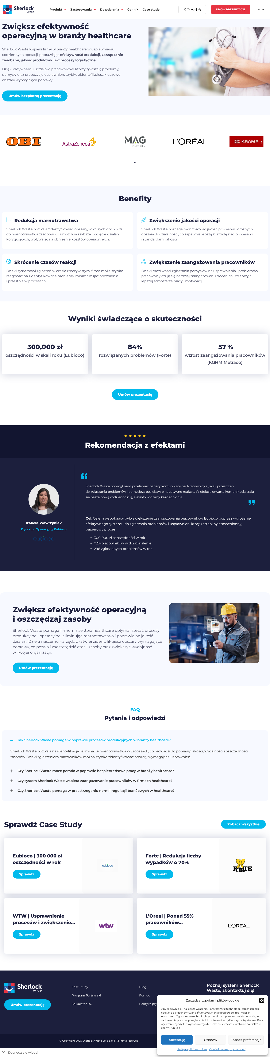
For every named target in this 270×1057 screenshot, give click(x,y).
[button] (261, 1000)
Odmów (210, 1040)
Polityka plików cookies (192, 1049)
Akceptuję (177, 1040)
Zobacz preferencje (246, 1040)
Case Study (80, 987)
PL (259, 9)
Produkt (56, 9)
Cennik (132, 9)
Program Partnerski (86, 995)
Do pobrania (109, 9)
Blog (142, 987)
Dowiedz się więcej (23, 1052)
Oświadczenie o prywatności (227, 1049)
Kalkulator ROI (82, 1004)
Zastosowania (81, 9)
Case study (151, 9)
